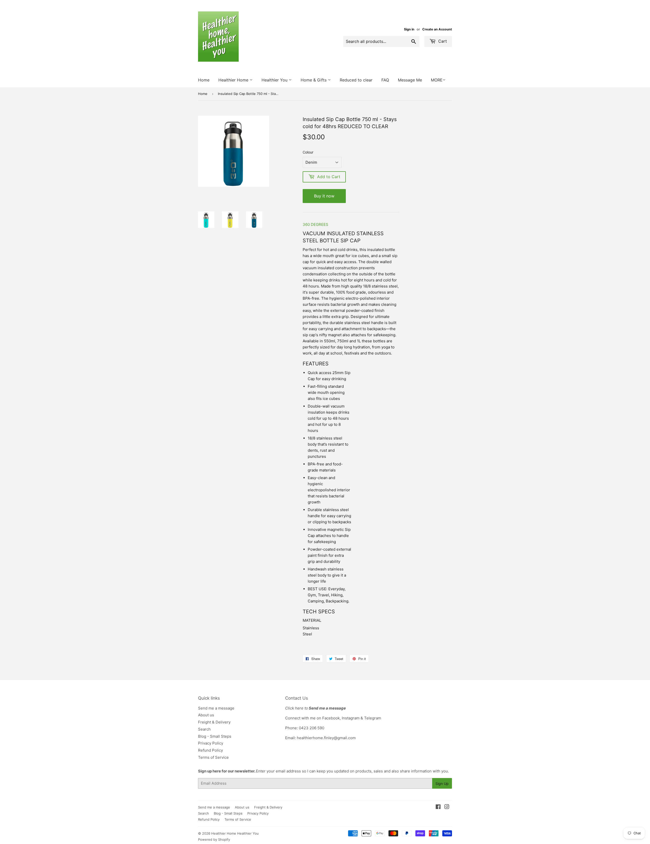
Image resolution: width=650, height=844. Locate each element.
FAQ (385, 79)
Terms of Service (213, 757)
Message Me (410, 79)
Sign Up (442, 783)
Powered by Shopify (214, 839)
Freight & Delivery (214, 722)
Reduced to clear (356, 79)
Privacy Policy (210, 743)
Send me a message (216, 708)
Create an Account (437, 29)
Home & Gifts (314, 79)
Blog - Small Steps (214, 736)
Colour (308, 152)
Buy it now (324, 195)
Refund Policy (210, 750)
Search (204, 729)
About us (206, 715)
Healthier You (275, 79)
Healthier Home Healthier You (235, 833)
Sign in (409, 29)
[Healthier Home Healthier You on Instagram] (446, 807)
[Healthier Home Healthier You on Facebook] (438, 807)
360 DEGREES (315, 224)
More (437, 79)
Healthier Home (234, 79)
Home (203, 79)
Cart (442, 41)
